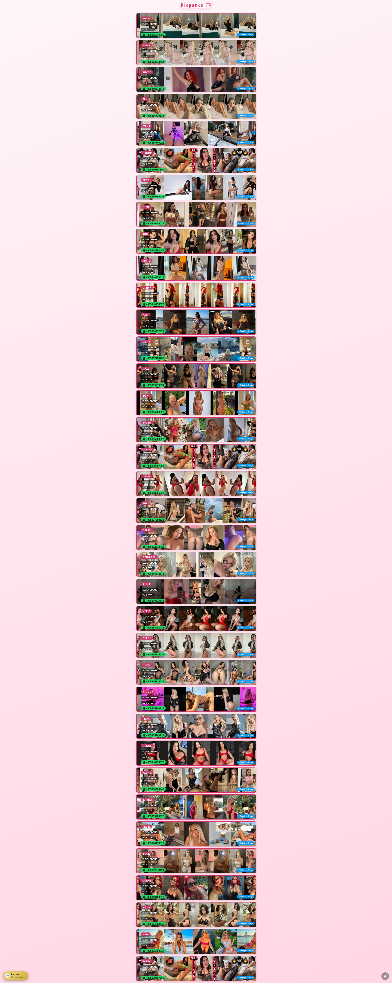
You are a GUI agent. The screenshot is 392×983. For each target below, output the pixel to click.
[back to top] (385, 976)
